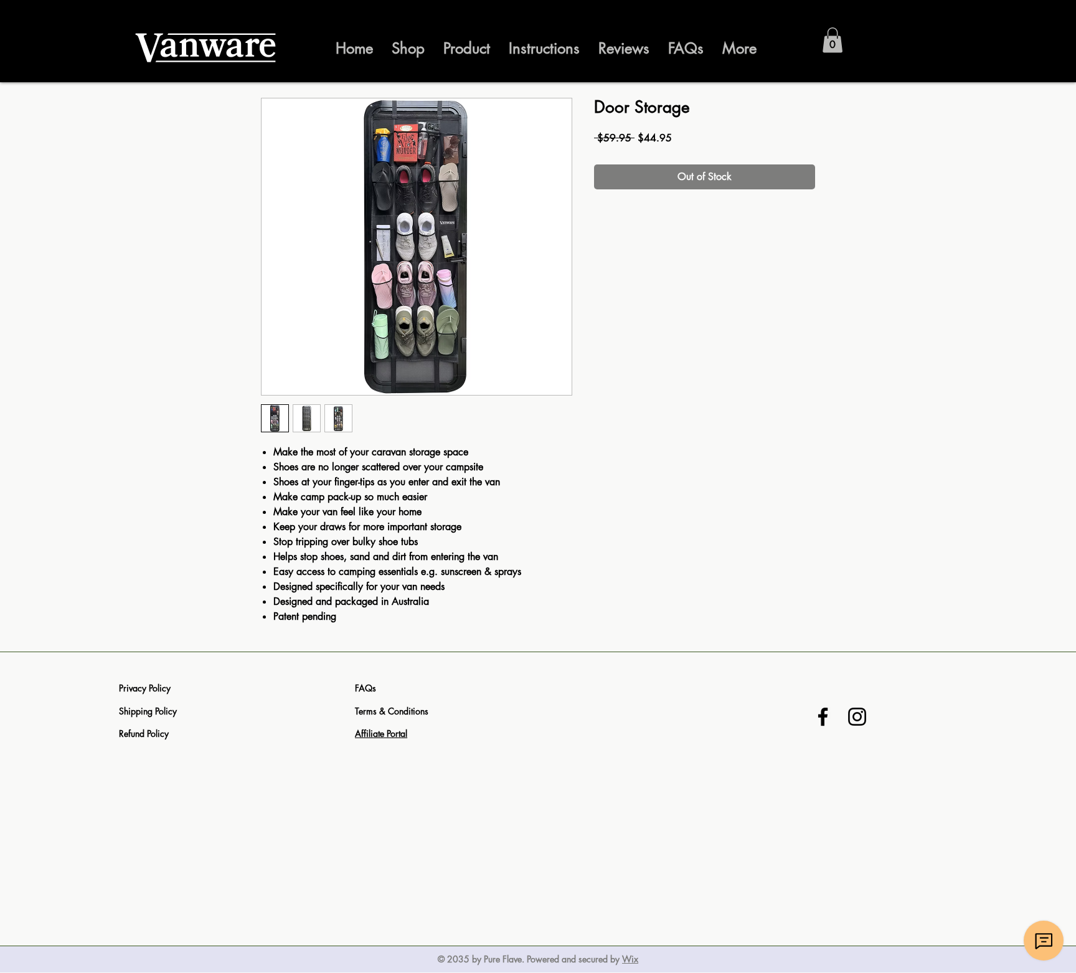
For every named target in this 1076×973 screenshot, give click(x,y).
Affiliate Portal (381, 733)
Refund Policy (144, 733)
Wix (630, 959)
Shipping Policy (148, 711)
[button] (832, 40)
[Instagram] (857, 717)
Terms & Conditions (391, 711)
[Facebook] (823, 717)
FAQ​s (365, 688)
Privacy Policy (145, 688)
